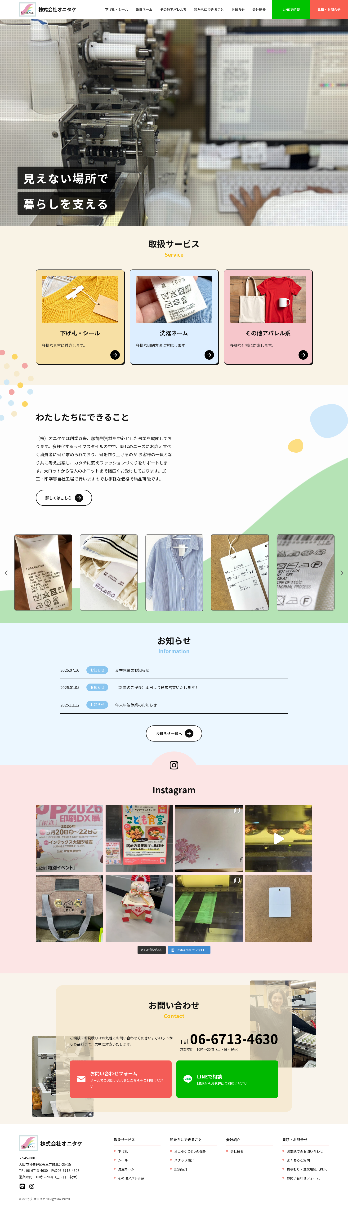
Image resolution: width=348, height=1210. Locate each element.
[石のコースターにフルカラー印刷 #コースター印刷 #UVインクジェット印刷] (278, 838)
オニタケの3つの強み (190, 1151)
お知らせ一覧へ (169, 733)
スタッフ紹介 (184, 1160)
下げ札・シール (116, 9)
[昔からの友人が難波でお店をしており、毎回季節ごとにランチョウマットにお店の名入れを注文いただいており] (209, 838)
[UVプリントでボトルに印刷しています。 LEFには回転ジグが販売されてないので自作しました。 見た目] (209, 908)
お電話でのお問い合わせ (305, 1151)
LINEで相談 (291, 9)
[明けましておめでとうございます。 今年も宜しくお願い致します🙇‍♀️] (139, 908)
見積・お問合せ (329, 9)
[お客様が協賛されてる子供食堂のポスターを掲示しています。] (139, 838)
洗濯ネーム (144, 9)
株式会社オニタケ (57, 9)
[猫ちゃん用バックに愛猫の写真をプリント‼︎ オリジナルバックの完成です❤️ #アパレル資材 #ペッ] (69, 908)
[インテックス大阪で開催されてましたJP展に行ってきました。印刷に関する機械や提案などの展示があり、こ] (69, 838)
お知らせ (238, 9)
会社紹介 (259, 9)
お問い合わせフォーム (303, 1178)
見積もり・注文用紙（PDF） (308, 1169)
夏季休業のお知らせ (132, 670)
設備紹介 (180, 1169)
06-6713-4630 (234, 1038)
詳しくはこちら (58, 498)
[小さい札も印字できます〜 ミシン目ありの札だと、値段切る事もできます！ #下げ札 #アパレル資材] (278, 908)
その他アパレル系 (173, 9)
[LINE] (22, 1186)
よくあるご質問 (298, 1160)
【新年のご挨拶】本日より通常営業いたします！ (157, 687)
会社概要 (237, 1151)
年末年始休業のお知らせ (136, 705)
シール (123, 1160)
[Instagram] (31, 1186)
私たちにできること (209, 9)
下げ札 (123, 1151)
